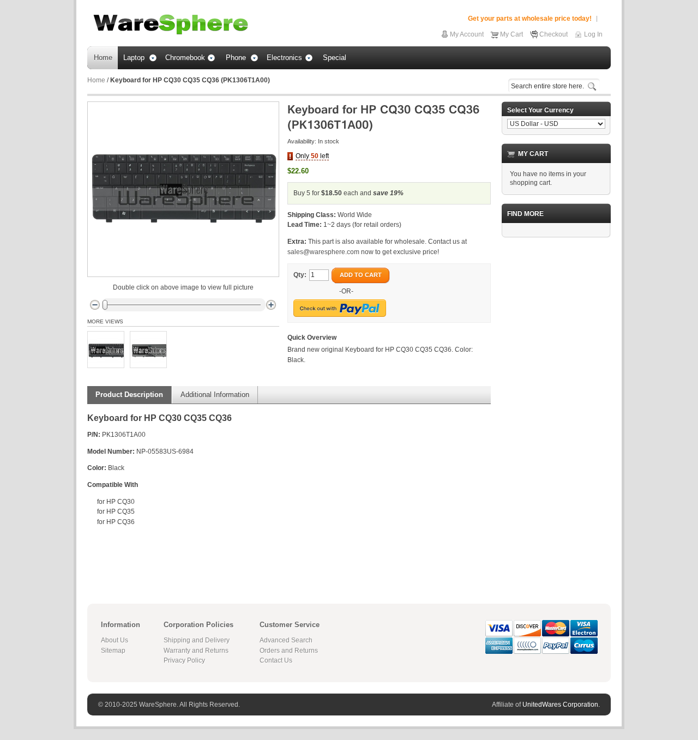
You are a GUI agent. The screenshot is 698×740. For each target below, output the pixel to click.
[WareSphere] (171, 24)
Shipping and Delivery (197, 640)
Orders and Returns (289, 650)
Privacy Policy (184, 660)
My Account (467, 34)
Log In (593, 34)
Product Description (129, 394)
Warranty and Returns (196, 650)
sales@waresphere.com (323, 252)
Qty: (299, 275)
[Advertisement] (556, 409)
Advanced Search (286, 640)
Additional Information (214, 394)
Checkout (553, 34)
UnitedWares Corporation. (561, 704)
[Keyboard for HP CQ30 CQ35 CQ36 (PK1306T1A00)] (105, 349)
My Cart (511, 34)
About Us (114, 640)
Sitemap (113, 650)
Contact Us (276, 660)
